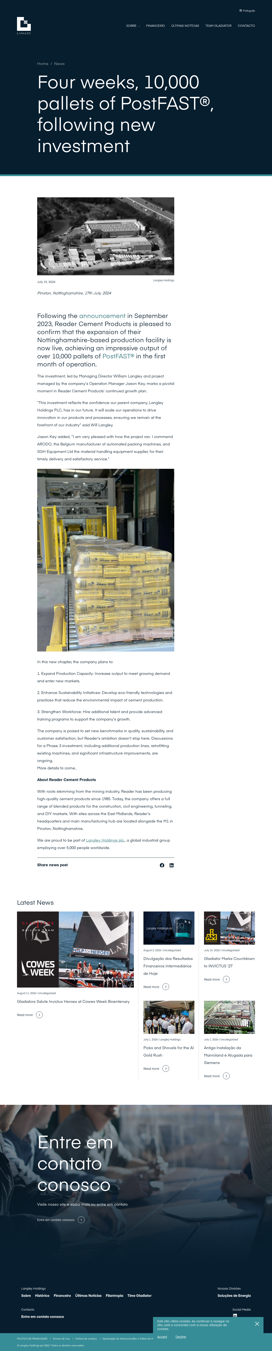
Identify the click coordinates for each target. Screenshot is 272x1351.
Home (42, 63)
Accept (162, 1336)
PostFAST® (118, 355)
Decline (181, 1336)
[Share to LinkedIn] (171, 864)
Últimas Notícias (88, 1295)
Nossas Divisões (229, 1288)
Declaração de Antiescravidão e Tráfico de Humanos (132, 1338)
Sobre (26, 1295)
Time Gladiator (140, 1295)
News (59, 63)
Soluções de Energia (234, 1295)
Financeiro (62, 1295)
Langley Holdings (33, 1288)
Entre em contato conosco (42, 1316)
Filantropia (114, 1295)
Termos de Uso (62, 1338)
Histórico (42, 1295)
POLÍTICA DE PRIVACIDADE (32, 1338)
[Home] (24, 25)
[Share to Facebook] (162, 864)
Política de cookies (86, 1338)
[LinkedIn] (235, 1315)
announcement (102, 315)
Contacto (27, 1309)
